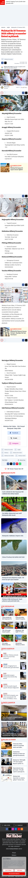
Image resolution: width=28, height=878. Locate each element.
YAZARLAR (19, 825)
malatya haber (21, 455)
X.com (15, 438)
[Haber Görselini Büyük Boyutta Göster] (14, 77)
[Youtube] (19, 829)
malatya (6, 452)
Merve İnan (6, 87)
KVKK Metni (19, 870)
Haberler (3, 27)
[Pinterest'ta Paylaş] (17, 464)
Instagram (15, 443)
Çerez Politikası (8, 870)
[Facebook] (7, 829)
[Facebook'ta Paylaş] (2, 63)
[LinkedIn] (16, 829)
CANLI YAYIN (7, 825)
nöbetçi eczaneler (8, 59)
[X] (10, 829)
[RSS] (22, 829)
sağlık (19, 449)
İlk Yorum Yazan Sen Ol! (15, 469)
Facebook (15, 433)
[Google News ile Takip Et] (23, 87)
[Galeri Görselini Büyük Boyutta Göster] (14, 103)
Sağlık (8, 27)
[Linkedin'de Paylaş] (14, 464)
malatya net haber (17, 452)
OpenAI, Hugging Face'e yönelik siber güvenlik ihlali (15, 2)
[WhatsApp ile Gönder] (20, 464)
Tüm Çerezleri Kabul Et (14, 873)
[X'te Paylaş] (5, 63)
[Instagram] (13, 829)
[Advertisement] (14, 15)
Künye (14, 852)
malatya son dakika (9, 455)
